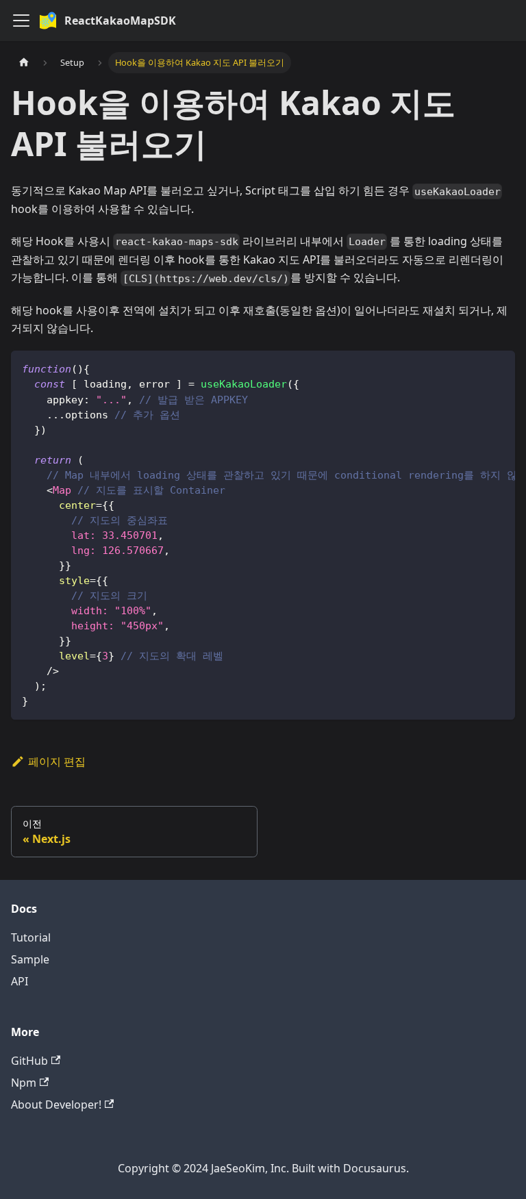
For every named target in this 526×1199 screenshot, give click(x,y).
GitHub (29, 1060)
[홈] (24, 62)
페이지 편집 (57, 761)
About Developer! (56, 1104)
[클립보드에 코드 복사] (498, 367)
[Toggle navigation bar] (21, 20)
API (19, 981)
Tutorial (31, 937)
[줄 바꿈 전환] (473, 367)
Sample (30, 959)
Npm (23, 1082)
